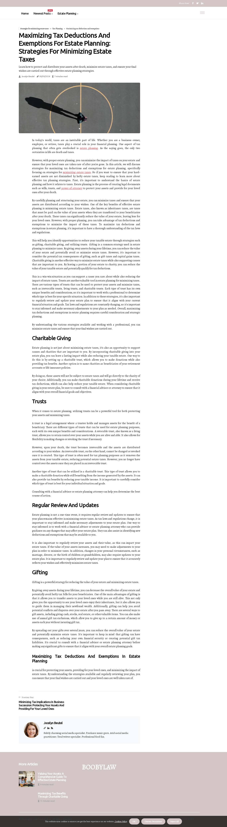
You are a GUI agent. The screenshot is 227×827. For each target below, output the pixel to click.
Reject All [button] (174, 821)
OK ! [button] (134, 821)
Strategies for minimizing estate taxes (34, 28)
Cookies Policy (120, 821)
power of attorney (71, 188)
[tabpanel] (79, 108)
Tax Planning (57, 28)
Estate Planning (67, 13)
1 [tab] (79, 128)
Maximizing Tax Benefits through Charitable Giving (53, 795)
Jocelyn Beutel (28, 76)
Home (25, 13)
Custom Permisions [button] (153, 821)
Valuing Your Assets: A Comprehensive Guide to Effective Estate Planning (52, 776)
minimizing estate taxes (77, 172)
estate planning (89, 148)
